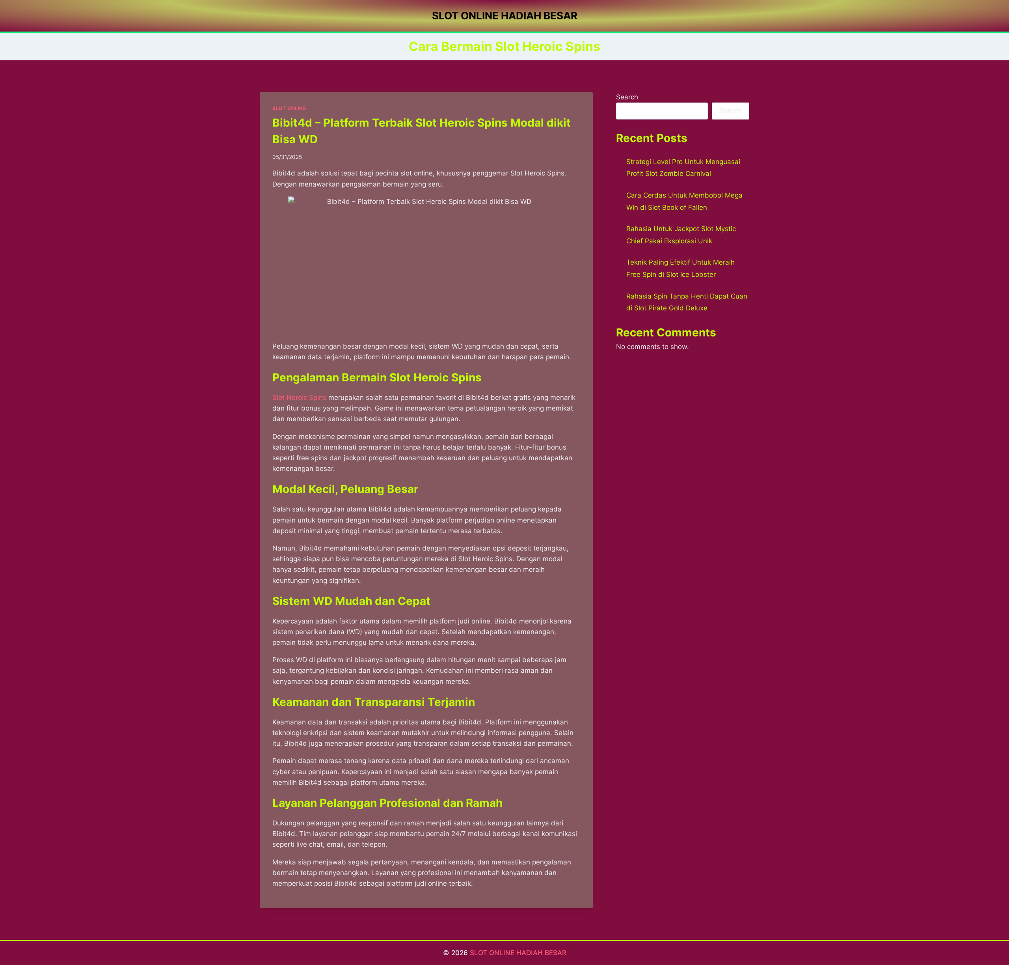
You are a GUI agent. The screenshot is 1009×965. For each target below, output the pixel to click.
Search (627, 97)
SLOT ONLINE (289, 108)
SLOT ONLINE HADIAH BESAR (518, 953)
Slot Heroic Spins (299, 397)
